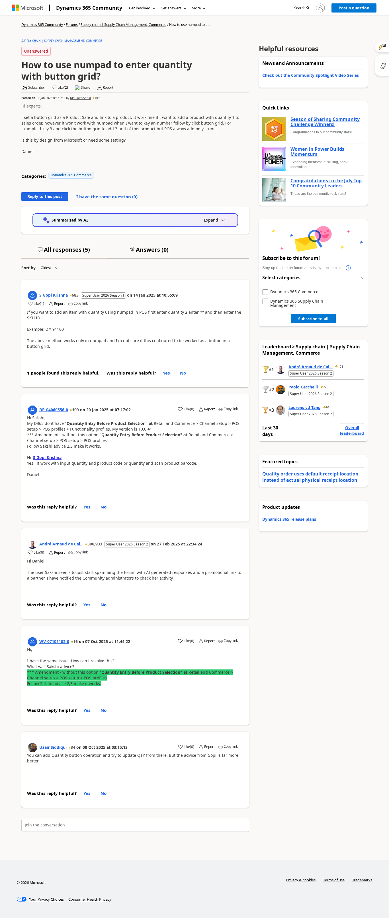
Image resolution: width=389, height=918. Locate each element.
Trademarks (362, 879)
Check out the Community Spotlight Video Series (310, 75)
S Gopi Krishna (53, 295)
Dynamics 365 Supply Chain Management (296, 303)
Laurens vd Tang (304, 407)
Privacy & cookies (301, 879)
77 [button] (325, 387)
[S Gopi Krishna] (32, 295)
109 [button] (97, 98)
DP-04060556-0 (80, 98)
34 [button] (73, 747)
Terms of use (334, 879)
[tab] (64, 252)
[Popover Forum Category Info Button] (348, 267)
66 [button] (327, 407)
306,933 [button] (94, 544)
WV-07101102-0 (54, 641)
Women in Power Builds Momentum (317, 152)
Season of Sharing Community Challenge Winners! (325, 122)
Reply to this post (44, 196)
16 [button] (75, 641)
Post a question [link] (354, 8)
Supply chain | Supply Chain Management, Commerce (123, 24)
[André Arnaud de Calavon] (32, 544)
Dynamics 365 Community (89, 7)
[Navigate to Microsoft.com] (27, 8)
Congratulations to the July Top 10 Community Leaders (326, 183)
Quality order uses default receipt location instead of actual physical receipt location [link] (310, 477)
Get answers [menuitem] (171, 8)
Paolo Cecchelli (303, 387)
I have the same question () (107, 196)
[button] (302, 8)
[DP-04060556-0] (32, 410)
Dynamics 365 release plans (289, 519)
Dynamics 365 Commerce (71, 175)
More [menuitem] (196, 8)
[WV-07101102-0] (32, 641)
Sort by (28, 267)
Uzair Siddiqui (53, 747)
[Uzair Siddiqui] (32, 747)
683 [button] (75, 295)
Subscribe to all (313, 318)
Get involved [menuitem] (139, 8)
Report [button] (108, 87)
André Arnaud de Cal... (61, 544)
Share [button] (85, 87)
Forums (72, 24)
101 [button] (340, 367)
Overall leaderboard (352, 430)
